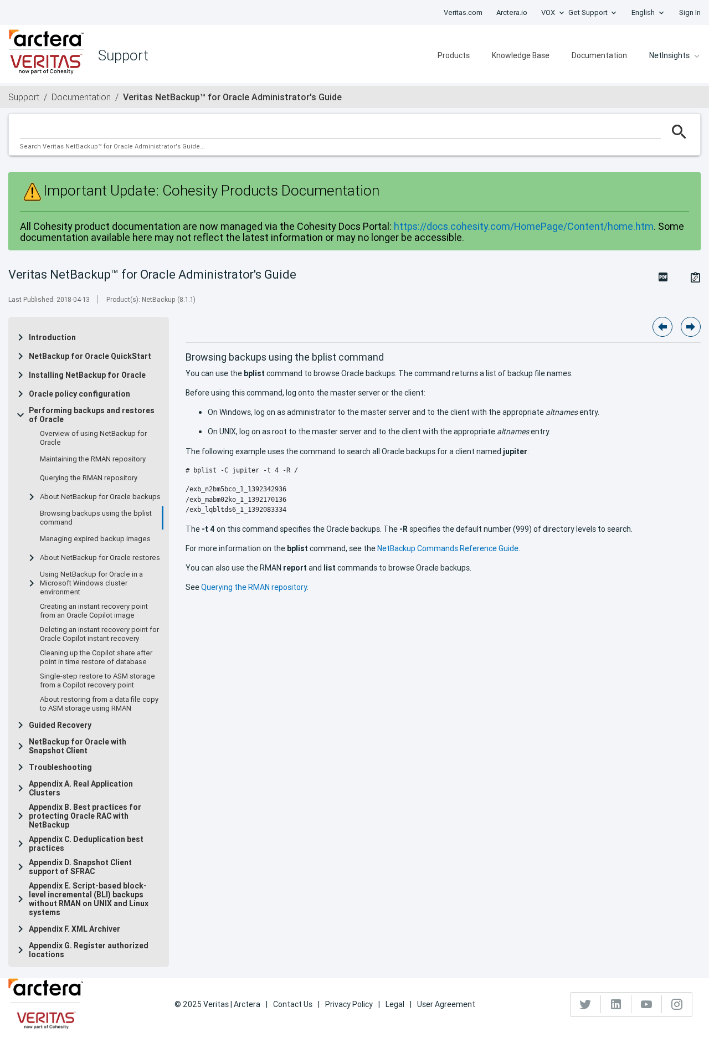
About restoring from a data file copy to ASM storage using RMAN (99, 704)
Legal (395, 1004)
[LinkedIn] (616, 1004)
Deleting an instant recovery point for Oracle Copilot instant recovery (99, 634)
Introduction (52, 337)
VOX (548, 12)
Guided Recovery (60, 725)
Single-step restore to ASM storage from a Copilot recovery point (97, 681)
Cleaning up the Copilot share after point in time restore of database (96, 657)
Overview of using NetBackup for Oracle (93, 438)
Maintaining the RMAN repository (93, 459)
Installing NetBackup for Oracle (87, 375)
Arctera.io (511, 12)
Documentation (599, 55)
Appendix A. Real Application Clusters (81, 788)
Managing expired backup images (95, 539)
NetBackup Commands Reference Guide (447, 548)
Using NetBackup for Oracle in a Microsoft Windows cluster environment (91, 583)
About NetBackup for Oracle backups (100, 496)
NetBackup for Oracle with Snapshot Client (77, 746)
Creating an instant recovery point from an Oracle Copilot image (94, 611)
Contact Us (292, 1004)
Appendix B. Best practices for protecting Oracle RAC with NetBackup (85, 816)
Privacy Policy (349, 1004)
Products (454, 55)
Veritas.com (463, 12)
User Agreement (446, 1004)
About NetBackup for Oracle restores (100, 557)
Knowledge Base (520, 55)
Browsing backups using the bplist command (96, 518)
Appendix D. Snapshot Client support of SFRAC (80, 867)
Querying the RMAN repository (88, 478)
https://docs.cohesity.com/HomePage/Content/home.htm (524, 226)
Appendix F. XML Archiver (74, 928)
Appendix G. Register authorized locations (88, 950)
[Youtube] (646, 1004)
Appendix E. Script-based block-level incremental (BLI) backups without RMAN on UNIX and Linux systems (88, 899)
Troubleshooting (60, 767)
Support (23, 96)
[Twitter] (586, 1004)
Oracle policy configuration (79, 393)
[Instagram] (677, 1004)
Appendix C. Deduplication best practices (86, 843)
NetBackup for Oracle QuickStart (90, 356)
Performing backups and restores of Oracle (92, 415)
